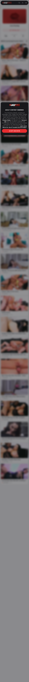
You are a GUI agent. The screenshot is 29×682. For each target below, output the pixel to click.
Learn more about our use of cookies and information (15, 126)
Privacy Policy (6, 120)
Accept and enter (14, 131)
